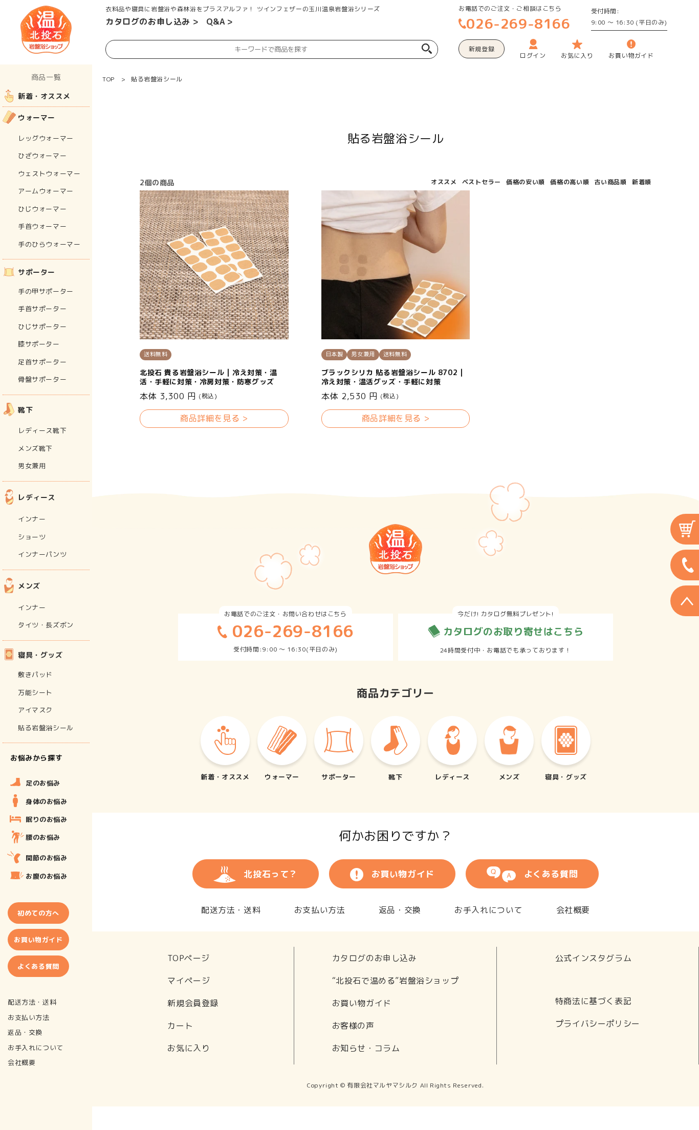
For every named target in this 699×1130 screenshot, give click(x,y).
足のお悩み (43, 783)
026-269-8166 (518, 23)
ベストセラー (481, 182)
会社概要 (573, 910)
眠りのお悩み (47, 819)
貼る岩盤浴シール (157, 79)
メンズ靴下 (35, 448)
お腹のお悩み (47, 876)
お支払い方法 (319, 910)
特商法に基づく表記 (593, 1001)
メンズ (29, 586)
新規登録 (481, 49)
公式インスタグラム (593, 958)
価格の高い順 (569, 182)
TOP (108, 79)
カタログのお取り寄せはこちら (511, 631)
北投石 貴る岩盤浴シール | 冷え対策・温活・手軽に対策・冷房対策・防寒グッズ (208, 377)
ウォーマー (36, 117)
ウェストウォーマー (49, 173)
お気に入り (188, 1048)
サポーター (36, 272)
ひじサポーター (42, 326)
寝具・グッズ (40, 655)
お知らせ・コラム (366, 1048)
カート (180, 1025)
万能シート (35, 692)
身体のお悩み (47, 801)
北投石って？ (271, 874)
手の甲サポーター (46, 291)
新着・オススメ (44, 96)
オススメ (444, 182)
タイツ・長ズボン (46, 624)
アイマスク (35, 709)
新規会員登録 (193, 1003)
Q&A (215, 21)
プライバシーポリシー (597, 1023)
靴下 (25, 410)
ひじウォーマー (42, 208)
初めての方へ (38, 913)
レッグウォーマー (46, 138)
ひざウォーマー (42, 155)
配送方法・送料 (230, 910)
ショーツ (32, 536)
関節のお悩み (47, 857)
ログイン (532, 55)
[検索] (427, 50)
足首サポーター (42, 361)
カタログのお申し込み (147, 21)
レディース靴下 (42, 430)
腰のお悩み (43, 837)
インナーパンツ (42, 554)
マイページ (188, 980)
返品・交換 (400, 910)
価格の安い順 (525, 182)
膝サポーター (39, 344)
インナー (32, 519)
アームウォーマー (46, 190)
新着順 (641, 182)
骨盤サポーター (42, 379)
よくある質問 (551, 874)
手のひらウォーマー (49, 244)
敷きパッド (35, 674)
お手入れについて (488, 910)
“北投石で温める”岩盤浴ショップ (395, 980)
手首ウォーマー (42, 226)
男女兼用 (32, 465)
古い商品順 (610, 182)
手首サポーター (42, 308)
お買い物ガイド (403, 874)
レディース (36, 497)
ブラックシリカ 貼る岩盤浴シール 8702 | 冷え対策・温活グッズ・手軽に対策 (392, 377)
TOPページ (188, 958)
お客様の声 (353, 1025)
